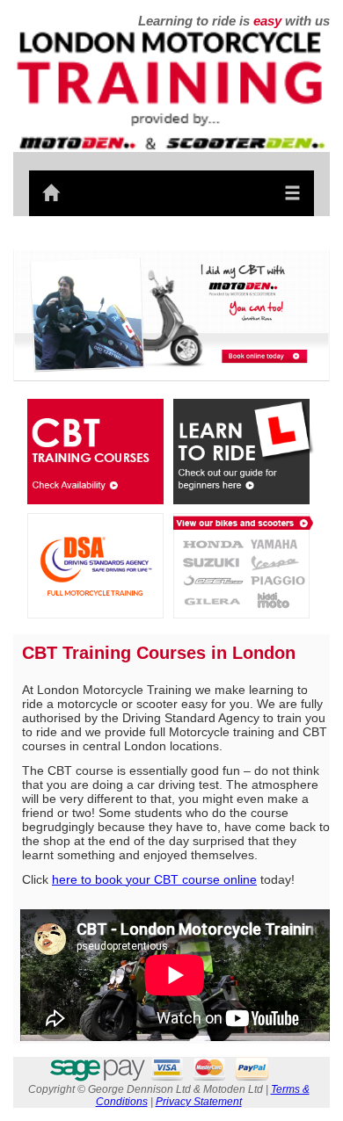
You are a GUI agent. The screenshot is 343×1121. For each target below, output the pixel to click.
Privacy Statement (199, 1102)
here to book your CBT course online (154, 879)
